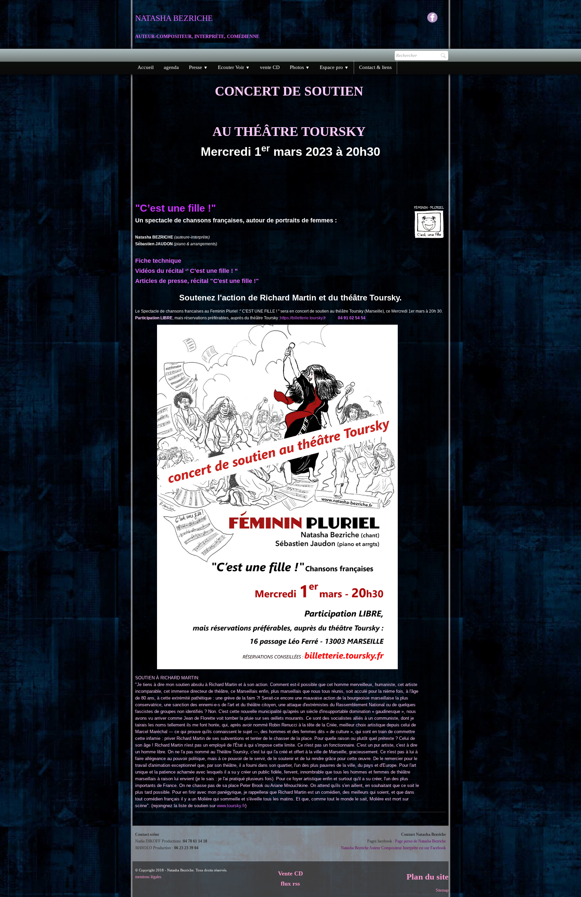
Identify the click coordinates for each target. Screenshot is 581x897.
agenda (171, 67)
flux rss (290, 883)
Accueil (146, 67)
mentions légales (148, 876)
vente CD (270, 67)
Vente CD (290, 873)
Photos (300, 67)
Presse (198, 67)
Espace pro (334, 67)
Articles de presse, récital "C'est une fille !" (197, 281)
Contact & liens (375, 67)
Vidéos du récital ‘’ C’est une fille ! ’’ (186, 270)
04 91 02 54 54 (351, 318)
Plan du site (427, 876)
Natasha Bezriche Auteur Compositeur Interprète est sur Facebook (393, 848)
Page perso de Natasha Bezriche (420, 841)
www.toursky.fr (231, 805)
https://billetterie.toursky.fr (303, 318)
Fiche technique (158, 260)
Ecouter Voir (234, 67)
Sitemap (442, 890)
